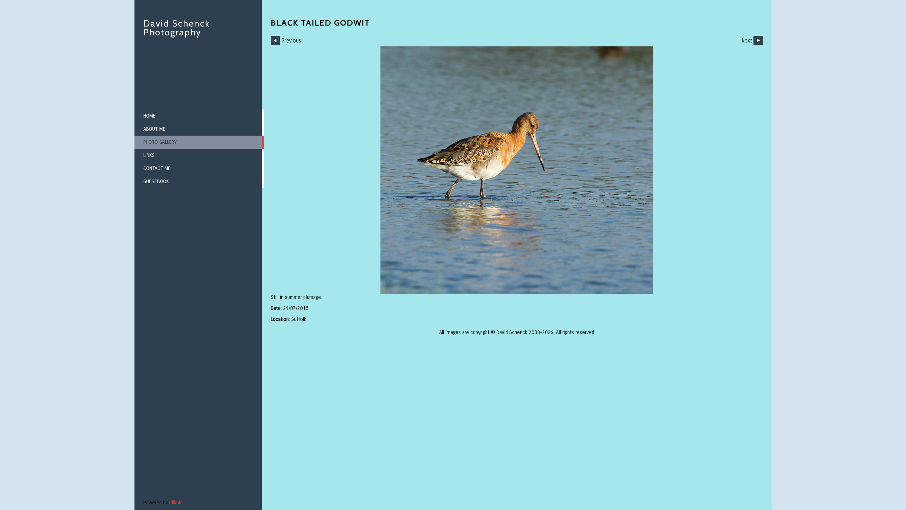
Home (149, 116)
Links (149, 155)
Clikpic (176, 503)
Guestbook (156, 181)
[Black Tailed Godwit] (517, 170)
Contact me (157, 168)
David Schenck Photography (176, 28)
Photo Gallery (160, 142)
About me (154, 129)
